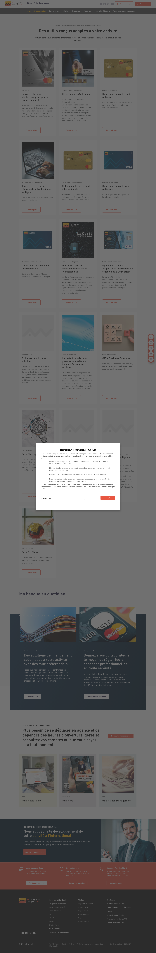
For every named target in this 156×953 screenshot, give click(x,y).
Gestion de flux (54, 11)
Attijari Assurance (84, 914)
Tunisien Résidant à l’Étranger (119, 907)
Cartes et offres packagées (36, 11)
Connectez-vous (38, 883)
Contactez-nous (116, 883)
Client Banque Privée (115, 915)
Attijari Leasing (83, 907)
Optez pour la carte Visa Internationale (35, 267)
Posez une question (77, 883)
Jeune (109, 911)
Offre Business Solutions (116, 358)
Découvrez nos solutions (96, 696)
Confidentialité (54, 944)
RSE (50, 914)
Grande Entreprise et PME (117, 919)
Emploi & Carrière (55, 911)
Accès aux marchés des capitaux (124, 11)
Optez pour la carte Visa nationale (115, 187)
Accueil (21, 616)
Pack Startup (29, 454)
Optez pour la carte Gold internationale (76, 187)
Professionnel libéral (115, 904)
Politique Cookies (68, 944)
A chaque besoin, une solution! (34, 360)
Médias (51, 921)
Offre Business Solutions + (77, 93)
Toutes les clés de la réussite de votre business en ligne (36, 189)
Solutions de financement (71, 11)
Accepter (107, 498)
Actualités (52, 918)
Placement (87, 11)
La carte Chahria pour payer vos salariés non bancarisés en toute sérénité (74, 363)
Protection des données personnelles (90, 944)
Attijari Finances (83, 921)
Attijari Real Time (32, 800)
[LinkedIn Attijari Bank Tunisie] (26, 933)
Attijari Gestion (83, 911)
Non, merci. (91, 498)
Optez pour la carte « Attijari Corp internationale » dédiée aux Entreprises (117, 268)
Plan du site (53, 946)
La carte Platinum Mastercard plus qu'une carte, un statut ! (35, 97)
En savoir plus (31, 130)
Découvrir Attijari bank (35, 3)
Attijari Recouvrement (85, 918)
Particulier (111, 900)
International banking (102, 11)
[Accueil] (13, 3)
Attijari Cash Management (116, 800)
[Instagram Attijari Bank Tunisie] (30, 933)
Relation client (53, 925)
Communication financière (58, 907)
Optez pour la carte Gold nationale (116, 95)
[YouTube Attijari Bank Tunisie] (34, 933)
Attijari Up (67, 800)
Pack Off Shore (30, 552)
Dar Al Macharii (54, 929)
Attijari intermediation (85, 904)
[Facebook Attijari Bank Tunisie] (23, 933)
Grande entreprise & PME (36, 616)
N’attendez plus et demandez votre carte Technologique (74, 268)
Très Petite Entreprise (116, 923)
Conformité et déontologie (59, 932)
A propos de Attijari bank (57, 904)
